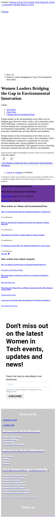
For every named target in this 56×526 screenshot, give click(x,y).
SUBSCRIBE (15, 396)
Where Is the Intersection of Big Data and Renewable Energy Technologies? (26, 212)
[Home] (5, 12)
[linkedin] (10, 514)
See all (4, 254)
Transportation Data (8, 295)
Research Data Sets (8, 282)
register (18, 172)
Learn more (6, 196)
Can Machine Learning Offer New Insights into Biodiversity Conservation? (25, 245)
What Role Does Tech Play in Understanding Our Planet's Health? (23, 235)
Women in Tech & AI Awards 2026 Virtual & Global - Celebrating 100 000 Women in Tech (28, 3)
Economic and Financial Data (12, 270)
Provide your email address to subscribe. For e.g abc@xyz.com (23, 391)
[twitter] (24, 514)
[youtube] (30, 514)
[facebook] (4, 514)
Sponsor (5, 201)
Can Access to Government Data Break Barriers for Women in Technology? (26, 300)
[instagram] (17, 514)
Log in (9, 172)
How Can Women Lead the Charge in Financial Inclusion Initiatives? (23, 264)
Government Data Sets (9, 306)
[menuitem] (11, 437)
